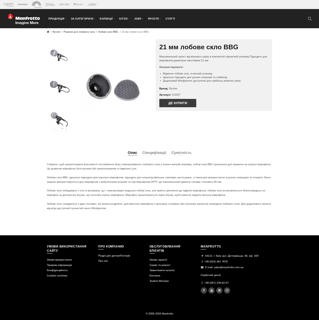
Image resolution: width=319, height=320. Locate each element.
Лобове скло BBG (108, 31)
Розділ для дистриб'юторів (114, 255)
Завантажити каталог (162, 270)
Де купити (177, 103)
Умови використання (59, 259)
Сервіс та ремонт (160, 265)
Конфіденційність (57, 270)
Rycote (56, 31)
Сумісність (181, 153)
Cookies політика (57, 275)
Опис (132, 153)
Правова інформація (59, 265)
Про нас (103, 260)
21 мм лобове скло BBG (135, 31)
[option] (59, 54)
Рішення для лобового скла (79, 31)
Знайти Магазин (159, 280)
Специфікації (154, 153)
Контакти (155, 275)
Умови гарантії (158, 259)
